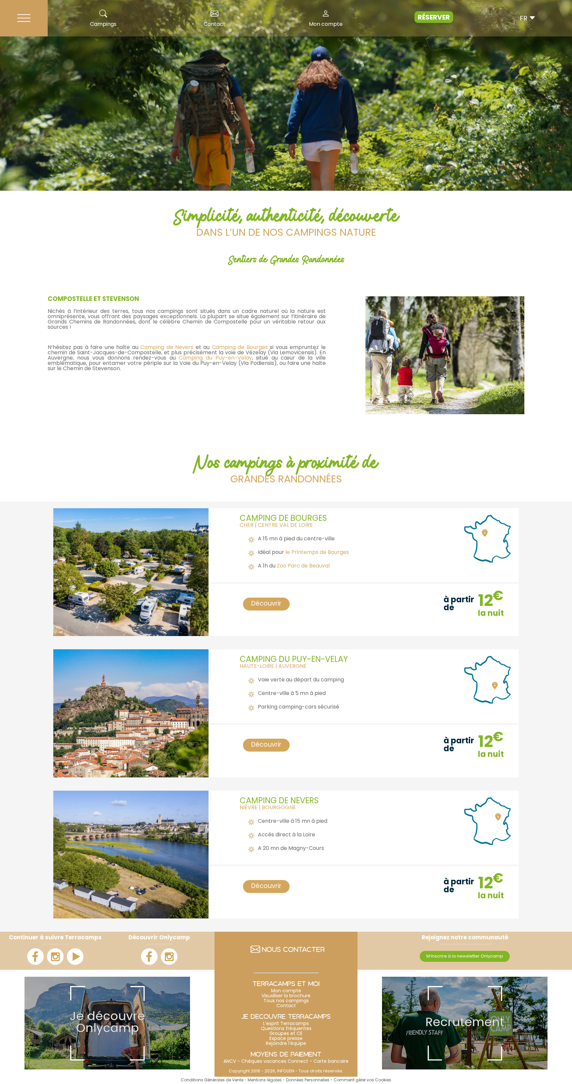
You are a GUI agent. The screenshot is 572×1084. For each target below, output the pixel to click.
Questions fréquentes (286, 1028)
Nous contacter (293, 950)
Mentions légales (265, 1080)
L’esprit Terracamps (286, 1023)
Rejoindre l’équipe (286, 1043)
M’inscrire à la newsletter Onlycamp (464, 956)
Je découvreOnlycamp (107, 1023)
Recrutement (464, 1023)
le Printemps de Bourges (317, 552)
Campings (103, 24)
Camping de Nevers (166, 347)
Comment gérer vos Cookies (362, 1080)
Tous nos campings (286, 1001)
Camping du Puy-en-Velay (215, 358)
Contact (214, 24)
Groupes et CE (286, 1033)
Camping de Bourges (240, 347)
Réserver (434, 18)
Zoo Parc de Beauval (303, 566)
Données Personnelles (307, 1080)
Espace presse (286, 1038)
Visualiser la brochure (286, 996)
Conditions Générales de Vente (212, 1080)
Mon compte (326, 24)
